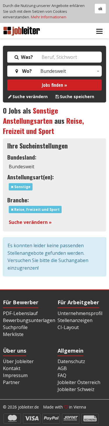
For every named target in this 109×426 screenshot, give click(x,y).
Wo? (26, 71)
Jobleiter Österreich (79, 382)
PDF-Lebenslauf (20, 313)
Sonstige (22, 186)
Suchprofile (15, 327)
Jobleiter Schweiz (76, 389)
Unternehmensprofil (80, 313)
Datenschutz (71, 361)
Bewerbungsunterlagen (29, 320)
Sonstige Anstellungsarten (30, 115)
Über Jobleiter (18, 361)
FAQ (62, 375)
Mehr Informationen (48, 17)
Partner (11, 382)
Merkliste (13, 334)
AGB (62, 368)
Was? (26, 57)
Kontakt (11, 368)
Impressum (15, 375)
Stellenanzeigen (75, 320)
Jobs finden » (54, 85)
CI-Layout (68, 327)
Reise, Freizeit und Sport (43, 125)
